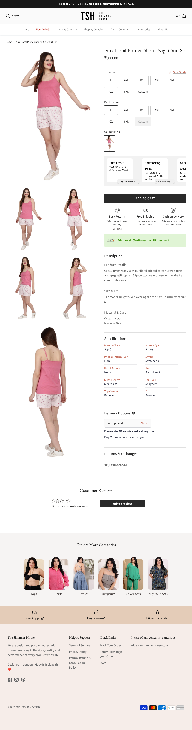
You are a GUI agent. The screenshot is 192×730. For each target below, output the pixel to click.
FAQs (103, 663)
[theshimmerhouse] (96, 16)
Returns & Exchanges (120, 453)
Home (9, 41)
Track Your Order (110, 645)
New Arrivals (43, 29)
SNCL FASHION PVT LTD (28, 707)
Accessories (143, 29)
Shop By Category (67, 29)
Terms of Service (79, 645)
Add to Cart (145, 198)
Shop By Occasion (94, 29)
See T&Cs (117, 228)
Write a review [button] (122, 504)
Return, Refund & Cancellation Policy (80, 662)
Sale (26, 29)
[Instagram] (16, 680)
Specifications (115, 338)
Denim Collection (120, 29)
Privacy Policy (78, 652)
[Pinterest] (23, 680)
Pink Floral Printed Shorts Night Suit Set (36, 41)
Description (113, 255)
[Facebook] (10, 680)
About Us (163, 29)
